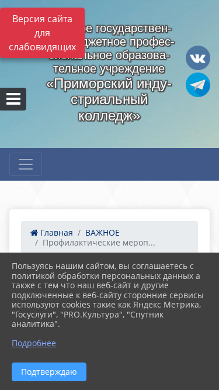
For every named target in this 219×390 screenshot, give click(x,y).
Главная (55, 232)
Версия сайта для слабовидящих (42, 32)
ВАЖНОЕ (102, 232)
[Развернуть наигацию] (25, 164)
